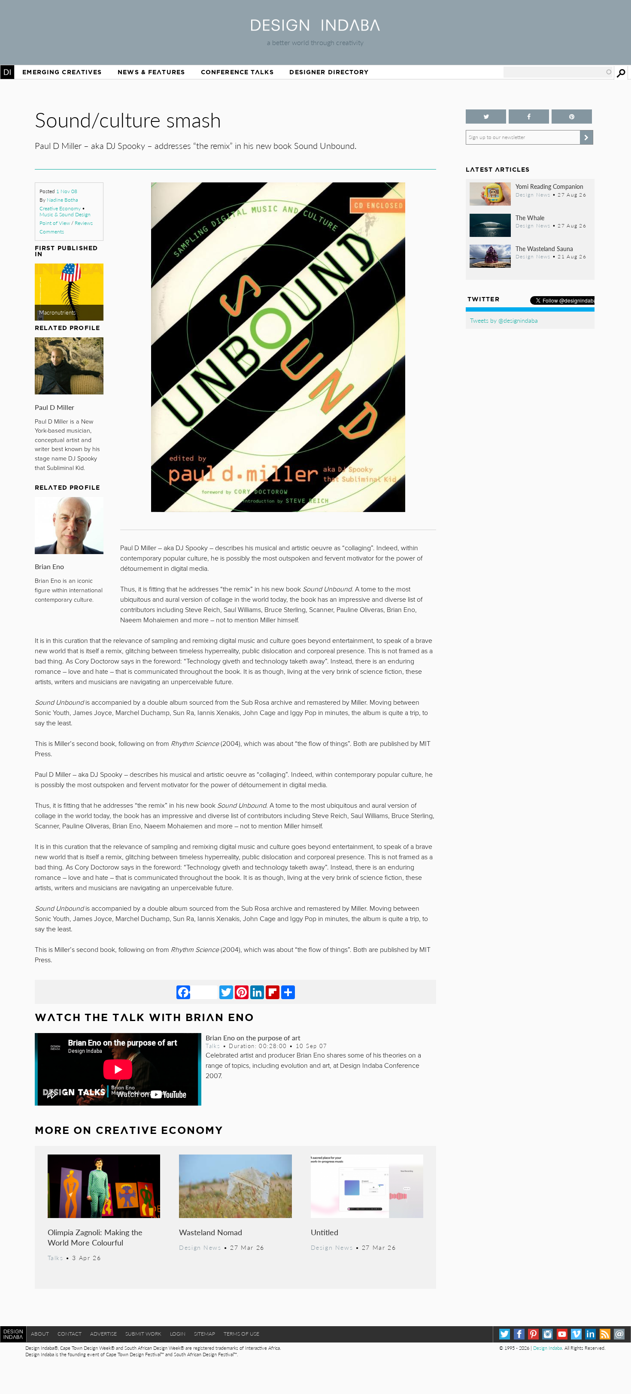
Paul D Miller (54, 407)
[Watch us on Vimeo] (576, 1334)
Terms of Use (241, 1333)
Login (177, 1333)
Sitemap (204, 1333)
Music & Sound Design (65, 214)
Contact (70, 1333)
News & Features (151, 72)
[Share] (288, 992)
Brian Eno (49, 566)
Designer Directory (329, 72)
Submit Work (143, 1333)
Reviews (84, 223)
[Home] (315, 28)
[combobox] (558, 72)
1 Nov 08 (66, 191)
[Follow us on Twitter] (486, 116)
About (40, 1333)
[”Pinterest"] (572, 116)
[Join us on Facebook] (529, 116)
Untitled (324, 1232)
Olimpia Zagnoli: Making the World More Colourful (95, 1237)
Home (7, 72)
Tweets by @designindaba (504, 320)
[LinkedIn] (257, 992)
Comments (51, 231)
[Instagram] (547, 1334)
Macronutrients (57, 312)
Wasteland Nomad (210, 1232)
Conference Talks (237, 72)
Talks (213, 1046)
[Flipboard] (272, 992)
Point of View (54, 223)
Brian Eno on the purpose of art (253, 1037)
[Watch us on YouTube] (562, 1334)
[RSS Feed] (605, 1334)
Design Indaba (547, 1348)
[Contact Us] (619, 1334)
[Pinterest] (242, 992)
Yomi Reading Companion (549, 186)
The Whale (530, 217)
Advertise (103, 1333)
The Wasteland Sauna (544, 248)
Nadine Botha (62, 199)
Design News (200, 1247)
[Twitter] (226, 992)
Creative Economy (60, 208)
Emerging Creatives (62, 72)
